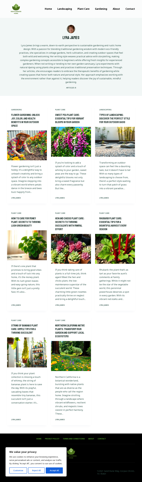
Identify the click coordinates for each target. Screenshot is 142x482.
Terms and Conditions (74, 439)
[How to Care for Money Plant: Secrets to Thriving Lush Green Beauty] (27, 245)
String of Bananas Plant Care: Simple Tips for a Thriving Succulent (24, 329)
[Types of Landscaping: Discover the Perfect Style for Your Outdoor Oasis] (115, 142)
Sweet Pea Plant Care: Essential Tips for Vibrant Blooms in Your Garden (69, 118)
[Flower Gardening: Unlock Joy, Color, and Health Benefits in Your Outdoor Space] (27, 145)
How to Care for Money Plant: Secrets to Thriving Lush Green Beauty (26, 222)
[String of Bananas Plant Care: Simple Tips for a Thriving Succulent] (27, 352)
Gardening (101, 8)
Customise (18, 470)
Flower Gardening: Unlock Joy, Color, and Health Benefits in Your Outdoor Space (25, 120)
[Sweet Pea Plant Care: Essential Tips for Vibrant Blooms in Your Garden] (71, 142)
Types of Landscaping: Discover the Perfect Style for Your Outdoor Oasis (114, 118)
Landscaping (64, 8)
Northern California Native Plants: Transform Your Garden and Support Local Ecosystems (70, 331)
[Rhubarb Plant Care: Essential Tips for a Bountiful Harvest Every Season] (115, 249)
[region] (36, 461)
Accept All (54, 470)
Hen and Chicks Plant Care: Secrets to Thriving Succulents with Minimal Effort (69, 224)
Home (48, 8)
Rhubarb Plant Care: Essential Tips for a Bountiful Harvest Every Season (112, 224)
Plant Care (83, 8)
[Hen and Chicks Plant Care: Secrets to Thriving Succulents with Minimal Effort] (71, 249)
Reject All (36, 470)
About (116, 8)
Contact (130, 8)
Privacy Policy (52, 439)
